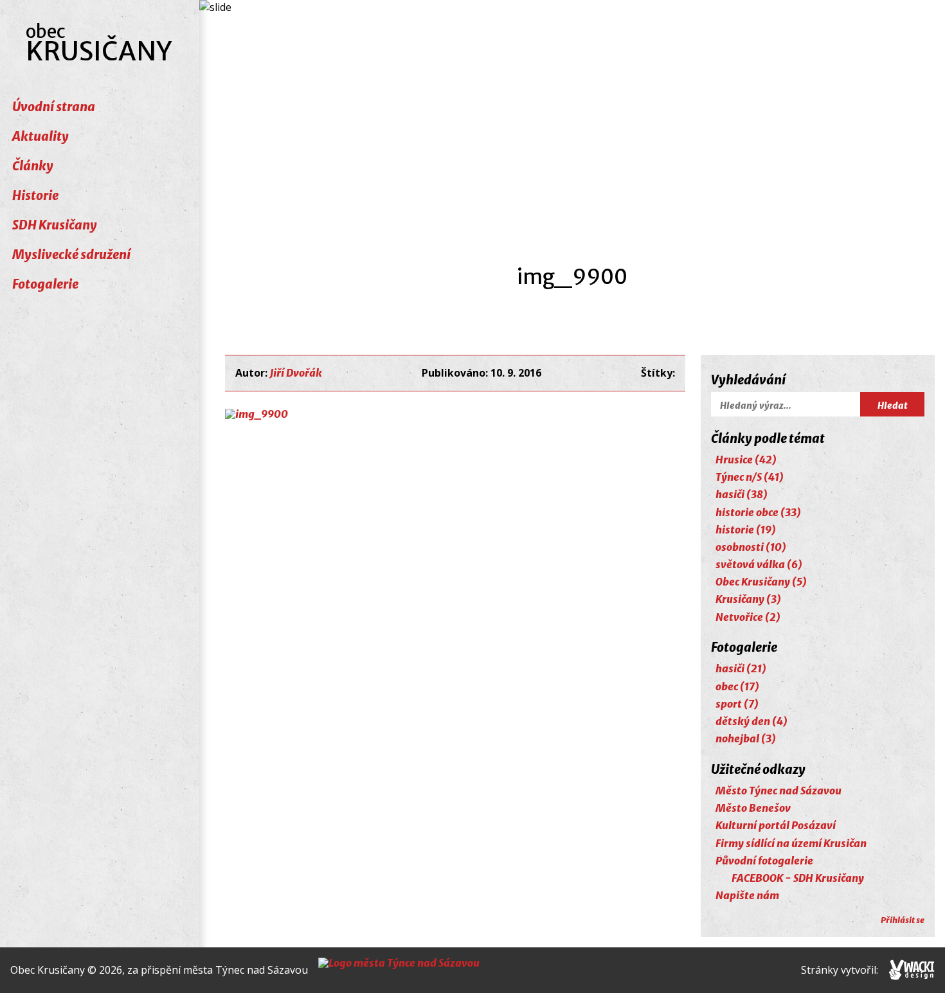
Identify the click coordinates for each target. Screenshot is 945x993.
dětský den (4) (752, 721)
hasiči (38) (742, 494)
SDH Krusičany (54, 225)
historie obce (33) (758, 512)
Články (32, 166)
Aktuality (40, 136)
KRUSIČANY (99, 43)
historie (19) (746, 529)
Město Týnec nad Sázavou (779, 790)
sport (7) (737, 703)
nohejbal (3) (746, 738)
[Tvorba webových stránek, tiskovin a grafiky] (911, 970)
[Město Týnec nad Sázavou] (399, 970)
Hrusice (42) (746, 459)
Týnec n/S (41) (750, 476)
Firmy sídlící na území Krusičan (791, 843)
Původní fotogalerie (764, 860)
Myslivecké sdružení (71, 254)
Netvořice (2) (748, 617)
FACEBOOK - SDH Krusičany (798, 878)
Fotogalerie (45, 284)
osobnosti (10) (751, 547)
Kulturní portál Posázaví (776, 825)
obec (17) (737, 686)
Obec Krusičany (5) (761, 581)
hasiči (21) (741, 668)
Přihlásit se (902, 920)
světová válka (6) (759, 564)
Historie (35, 195)
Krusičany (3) (748, 599)
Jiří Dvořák (296, 372)
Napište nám (747, 895)
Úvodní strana (53, 106)
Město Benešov (753, 807)
